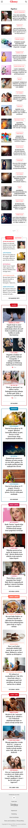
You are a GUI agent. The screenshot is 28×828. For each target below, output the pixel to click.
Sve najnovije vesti (14, 298)
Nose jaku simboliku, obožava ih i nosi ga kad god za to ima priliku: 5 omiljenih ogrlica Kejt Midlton (20, 17)
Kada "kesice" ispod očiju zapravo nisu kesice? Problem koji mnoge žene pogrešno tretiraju (9, 268)
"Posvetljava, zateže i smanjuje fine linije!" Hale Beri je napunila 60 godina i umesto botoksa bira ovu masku (14, 582)
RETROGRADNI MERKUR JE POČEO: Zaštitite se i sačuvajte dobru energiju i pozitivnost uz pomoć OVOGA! (19, 206)
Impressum (14, 810)
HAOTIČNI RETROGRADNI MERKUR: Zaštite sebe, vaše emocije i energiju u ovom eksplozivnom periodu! (19, 125)
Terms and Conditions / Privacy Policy (14, 820)
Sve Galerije (14, 403)
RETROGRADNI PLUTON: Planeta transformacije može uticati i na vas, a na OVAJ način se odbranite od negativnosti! (19, 152)
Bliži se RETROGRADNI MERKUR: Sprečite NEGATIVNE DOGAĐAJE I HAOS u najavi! (19, 179)
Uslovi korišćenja (14, 817)
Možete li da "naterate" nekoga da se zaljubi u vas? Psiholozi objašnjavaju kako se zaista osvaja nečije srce (14, 718)
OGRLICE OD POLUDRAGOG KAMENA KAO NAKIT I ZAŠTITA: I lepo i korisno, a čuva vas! (19, 138)
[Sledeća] (17, 230)
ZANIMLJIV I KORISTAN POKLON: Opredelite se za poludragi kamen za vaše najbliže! (19, 84)
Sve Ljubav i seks (14, 787)
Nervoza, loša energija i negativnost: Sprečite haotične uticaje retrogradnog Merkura (20, 166)
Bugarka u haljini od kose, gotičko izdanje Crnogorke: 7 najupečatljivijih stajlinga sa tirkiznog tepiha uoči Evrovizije (14, 360)
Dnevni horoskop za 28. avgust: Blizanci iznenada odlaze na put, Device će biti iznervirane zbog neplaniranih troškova (9, 257)
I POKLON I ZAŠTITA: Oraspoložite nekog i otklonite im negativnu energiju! (19, 98)
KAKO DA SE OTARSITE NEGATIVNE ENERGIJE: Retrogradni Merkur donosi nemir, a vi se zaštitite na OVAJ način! (20, 58)
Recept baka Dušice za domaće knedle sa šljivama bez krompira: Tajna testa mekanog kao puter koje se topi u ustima (9, 280)
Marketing (14, 814)
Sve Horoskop (14, 499)
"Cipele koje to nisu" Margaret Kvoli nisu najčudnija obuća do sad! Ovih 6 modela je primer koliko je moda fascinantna (14, 330)
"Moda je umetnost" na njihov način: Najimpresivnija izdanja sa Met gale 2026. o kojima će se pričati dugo (14, 391)
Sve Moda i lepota (14, 591)
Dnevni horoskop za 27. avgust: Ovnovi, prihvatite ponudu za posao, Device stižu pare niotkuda (14, 490)
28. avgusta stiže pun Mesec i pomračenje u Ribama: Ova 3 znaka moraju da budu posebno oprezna (9, 291)
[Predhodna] (10, 230)
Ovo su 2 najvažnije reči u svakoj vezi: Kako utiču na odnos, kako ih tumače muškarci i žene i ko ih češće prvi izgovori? (14, 777)
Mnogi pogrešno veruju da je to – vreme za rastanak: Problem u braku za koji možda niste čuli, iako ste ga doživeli (14, 747)
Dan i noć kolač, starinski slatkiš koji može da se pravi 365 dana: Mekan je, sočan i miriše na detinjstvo (14, 650)
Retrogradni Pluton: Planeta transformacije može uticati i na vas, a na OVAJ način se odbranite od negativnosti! (19, 31)
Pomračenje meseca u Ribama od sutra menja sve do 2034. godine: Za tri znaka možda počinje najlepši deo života (14, 462)
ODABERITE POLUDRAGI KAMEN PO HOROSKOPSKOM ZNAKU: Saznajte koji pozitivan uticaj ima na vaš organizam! (19, 193)
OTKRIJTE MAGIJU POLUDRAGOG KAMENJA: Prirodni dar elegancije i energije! (20, 44)
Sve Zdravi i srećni (14, 689)
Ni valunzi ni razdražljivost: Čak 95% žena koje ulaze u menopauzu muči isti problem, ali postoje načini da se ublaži (14, 679)
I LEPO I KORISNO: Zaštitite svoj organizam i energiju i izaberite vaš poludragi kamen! (19, 71)
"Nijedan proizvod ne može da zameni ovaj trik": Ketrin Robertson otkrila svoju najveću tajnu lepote (14, 554)
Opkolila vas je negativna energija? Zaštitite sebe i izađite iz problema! (19, 111)
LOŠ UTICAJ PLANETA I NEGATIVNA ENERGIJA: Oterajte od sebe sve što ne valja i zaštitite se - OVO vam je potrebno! (19, 220)
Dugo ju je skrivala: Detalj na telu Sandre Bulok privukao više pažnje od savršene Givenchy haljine (9, 246)
